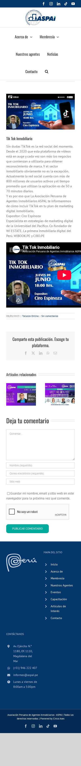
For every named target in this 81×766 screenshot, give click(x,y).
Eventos (56, 592)
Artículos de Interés (58, 608)
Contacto (56, 618)
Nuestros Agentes (62, 585)
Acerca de (57, 571)
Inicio (54, 564)
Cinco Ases (58, 718)
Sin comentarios (49, 315)
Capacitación (59, 599)
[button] (46, 71)
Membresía (57, 578)
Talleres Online (30, 315)
